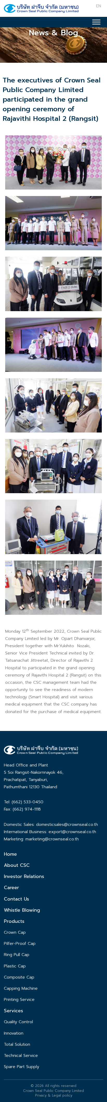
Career (11, 887)
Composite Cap (19, 977)
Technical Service (21, 1055)
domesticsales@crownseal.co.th (67, 824)
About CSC (17, 865)
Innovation (13, 1033)
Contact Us (16, 899)
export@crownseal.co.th (72, 832)
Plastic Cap (15, 966)
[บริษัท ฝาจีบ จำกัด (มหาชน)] (41, 9)
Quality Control (18, 1022)
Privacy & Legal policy (53, 1095)
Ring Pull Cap (16, 955)
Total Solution (17, 1044)
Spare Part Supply (21, 1067)
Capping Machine (21, 988)
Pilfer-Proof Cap (20, 943)
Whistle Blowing (22, 910)
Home (10, 854)
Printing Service (19, 999)
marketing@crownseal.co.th (52, 839)
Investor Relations (24, 876)
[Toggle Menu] (96, 21)
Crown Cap (15, 932)
